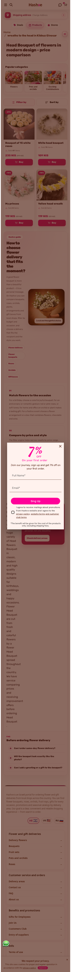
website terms (38, 514)
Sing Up (35, 501)
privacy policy (23, 514)
